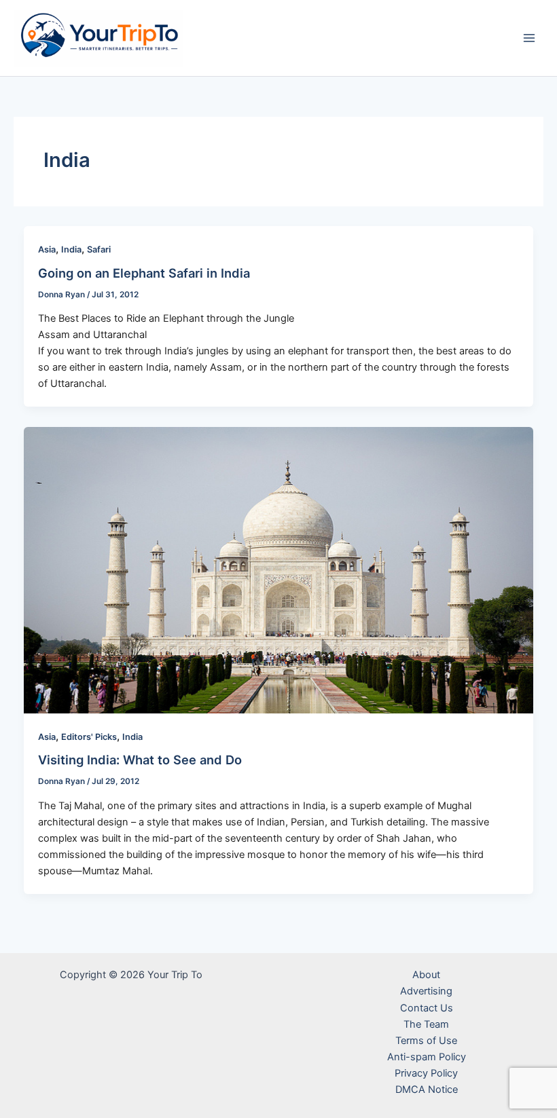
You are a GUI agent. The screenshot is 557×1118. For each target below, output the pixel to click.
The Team (426, 1024)
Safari (99, 249)
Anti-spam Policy (426, 1057)
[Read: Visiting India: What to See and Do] (279, 569)
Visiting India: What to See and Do (140, 759)
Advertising (426, 991)
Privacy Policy (426, 1073)
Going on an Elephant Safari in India (144, 272)
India (71, 249)
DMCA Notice (426, 1089)
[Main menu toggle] (529, 38)
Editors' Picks (89, 737)
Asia (47, 249)
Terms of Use (426, 1041)
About (426, 975)
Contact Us (426, 1008)
